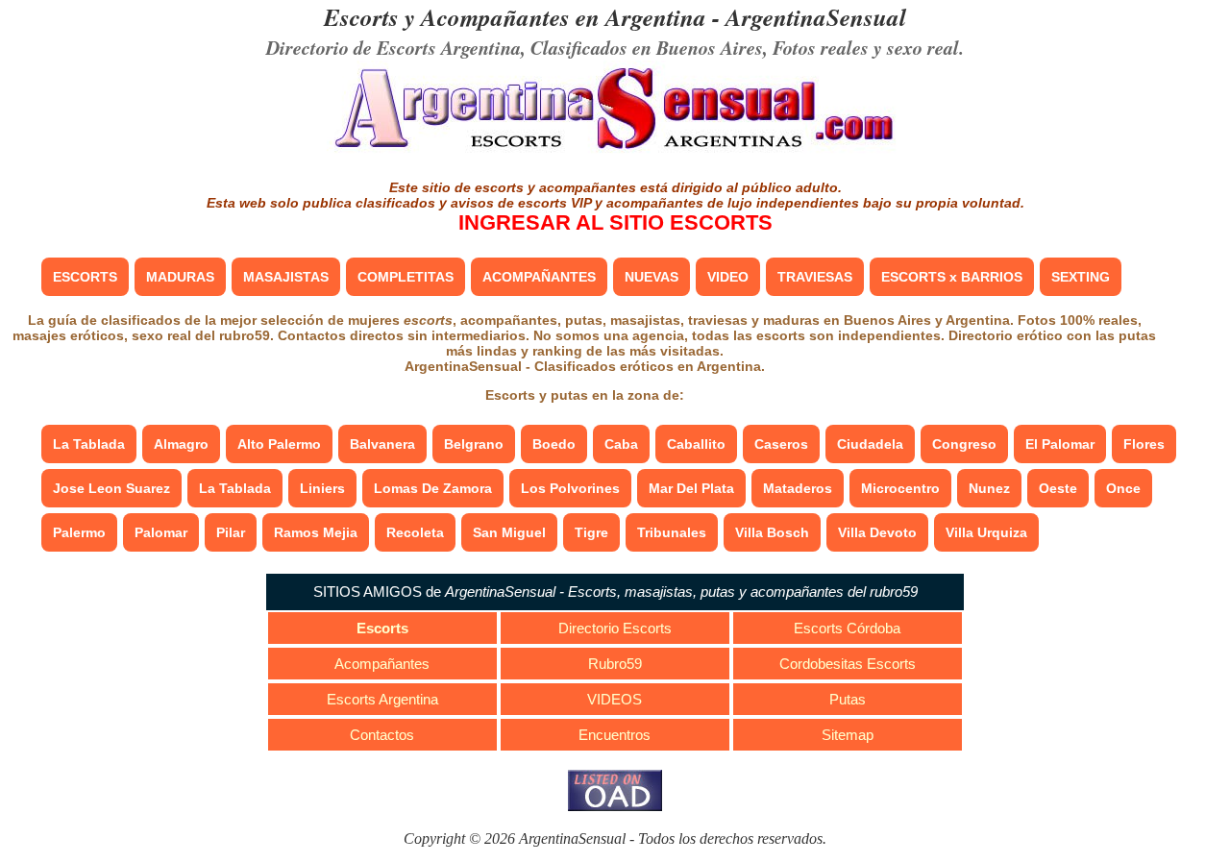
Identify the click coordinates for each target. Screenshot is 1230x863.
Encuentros (614, 735)
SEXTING (1080, 276)
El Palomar (1060, 444)
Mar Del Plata (691, 488)
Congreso (964, 444)
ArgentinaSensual (816, 17)
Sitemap (847, 735)
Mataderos (797, 488)
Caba (621, 444)
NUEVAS (651, 276)
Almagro (181, 444)
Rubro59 (615, 663)
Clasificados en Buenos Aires (646, 47)
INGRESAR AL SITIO (615, 222)
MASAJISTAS (286, 276)
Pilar (230, 532)
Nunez (989, 488)
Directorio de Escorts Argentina (393, 47)
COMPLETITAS (405, 276)
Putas (847, 699)
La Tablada (89, 444)
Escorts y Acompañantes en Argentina (515, 17)
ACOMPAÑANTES (539, 276)
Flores (1144, 444)
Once (1123, 488)
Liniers (322, 488)
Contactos (382, 735)
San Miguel (509, 532)
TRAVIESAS (814, 276)
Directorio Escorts (615, 628)
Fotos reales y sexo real (866, 47)
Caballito (696, 444)
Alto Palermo (279, 444)
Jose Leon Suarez (111, 488)
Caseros (781, 444)
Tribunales (671, 532)
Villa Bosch (772, 532)
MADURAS (180, 276)
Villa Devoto (877, 532)
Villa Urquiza (986, 532)
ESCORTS (85, 276)
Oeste (1058, 488)
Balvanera (382, 444)
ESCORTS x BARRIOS (951, 276)
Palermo (79, 532)
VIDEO (728, 276)
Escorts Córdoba (847, 628)
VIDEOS (614, 699)
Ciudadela (870, 444)
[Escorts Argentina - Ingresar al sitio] (615, 151)
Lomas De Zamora (433, 488)
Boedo (554, 444)
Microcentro (900, 488)
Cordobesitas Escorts (847, 663)
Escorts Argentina (382, 699)
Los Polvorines (570, 488)
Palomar (161, 532)
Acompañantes (382, 663)
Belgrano (474, 444)
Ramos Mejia (315, 532)
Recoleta (415, 532)
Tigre (591, 532)
